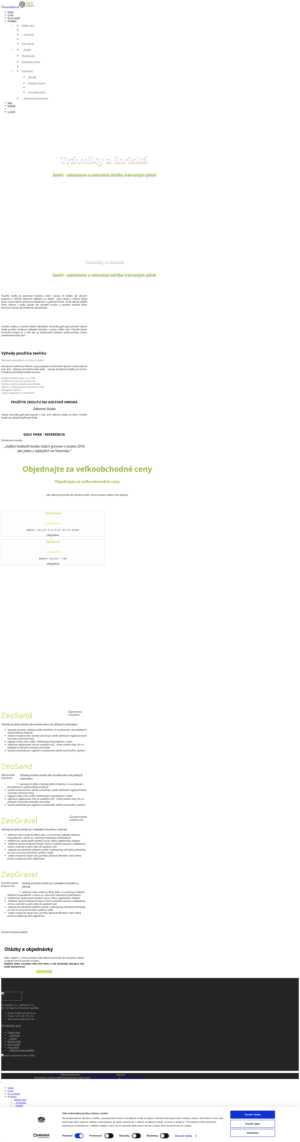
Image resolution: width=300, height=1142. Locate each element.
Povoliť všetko (253, 1114)
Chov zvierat (28, 43)
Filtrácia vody (28, 55)
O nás (10, 14)
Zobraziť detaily (183, 1135)
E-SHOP (11, 111)
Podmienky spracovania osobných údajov (98, 1075)
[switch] (109, 1135)
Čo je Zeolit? (14, 17)
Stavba (27, 49)
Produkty (12, 20)
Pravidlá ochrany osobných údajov (104, 1078)
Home (11, 11)
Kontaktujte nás (44, 971)
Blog (10, 102)
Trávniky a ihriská (36, 83)
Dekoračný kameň (31, 61)
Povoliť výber (252, 1123)
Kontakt (11, 105)
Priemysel (28, 34)
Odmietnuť (253, 1133)
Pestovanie (27, 70)
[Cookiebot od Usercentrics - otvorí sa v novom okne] (41, 1136)
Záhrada (32, 77)
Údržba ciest (28, 25)
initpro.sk (129, 1075)
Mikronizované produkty (35, 98)
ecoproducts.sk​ (53, 1075)
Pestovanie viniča (36, 92)
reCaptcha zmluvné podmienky (133, 1078)
